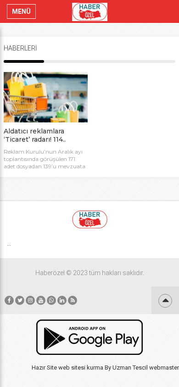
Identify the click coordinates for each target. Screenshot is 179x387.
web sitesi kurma (80, 367)
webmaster (164, 367)
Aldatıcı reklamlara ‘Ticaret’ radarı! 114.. (35, 135)
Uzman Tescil (130, 367)
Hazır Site (44, 367)
